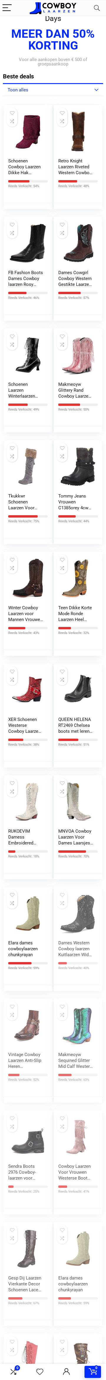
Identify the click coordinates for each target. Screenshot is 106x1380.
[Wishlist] (39, 1372)
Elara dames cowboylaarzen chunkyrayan (23, 948)
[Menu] (7, 8)
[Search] (97, 8)
